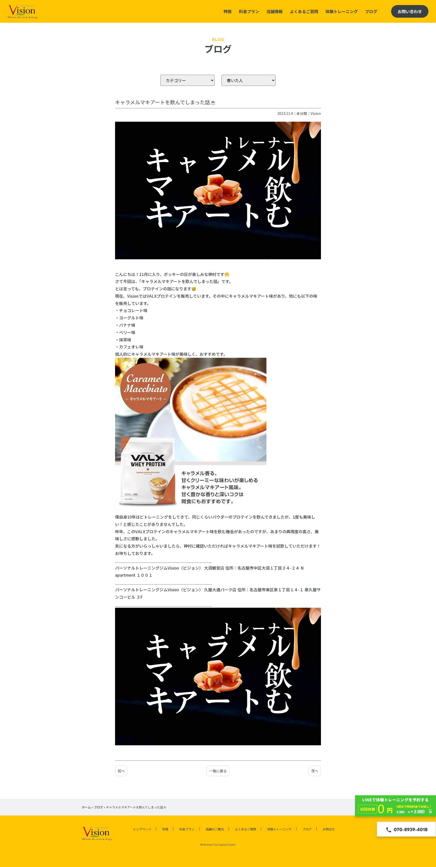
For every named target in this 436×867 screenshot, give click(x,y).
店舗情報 (274, 11)
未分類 (301, 113)
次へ (314, 770)
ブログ (371, 11)
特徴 (228, 11)
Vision (316, 113)
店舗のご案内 (215, 829)
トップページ (142, 829)
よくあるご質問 (304, 11)
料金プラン (249, 11)
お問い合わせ (410, 11)
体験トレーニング (341, 11)
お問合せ (329, 829)
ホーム (86, 807)
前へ (121, 770)
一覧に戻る (218, 770)
